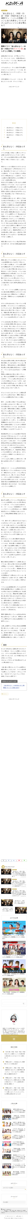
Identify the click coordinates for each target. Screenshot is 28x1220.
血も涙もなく (4, 10)
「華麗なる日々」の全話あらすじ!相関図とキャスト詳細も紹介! (15, 1063)
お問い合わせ (18, 1216)
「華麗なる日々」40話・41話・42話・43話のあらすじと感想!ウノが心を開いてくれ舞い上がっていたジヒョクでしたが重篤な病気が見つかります (15, 1091)
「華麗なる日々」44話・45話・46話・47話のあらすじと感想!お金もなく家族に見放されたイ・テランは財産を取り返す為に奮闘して (15, 1081)
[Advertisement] (14, 102)
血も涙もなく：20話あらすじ (15, 127)
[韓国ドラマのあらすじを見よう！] (14, 5)
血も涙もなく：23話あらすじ (15, 135)
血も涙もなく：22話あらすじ (15, 132)
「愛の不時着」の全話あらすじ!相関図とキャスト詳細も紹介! (13, 993)
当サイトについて (10, 1216)
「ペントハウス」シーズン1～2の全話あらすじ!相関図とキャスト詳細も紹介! (13, 956)
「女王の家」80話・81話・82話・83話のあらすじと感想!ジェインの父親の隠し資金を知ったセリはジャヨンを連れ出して (15, 1054)
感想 (8, 137)
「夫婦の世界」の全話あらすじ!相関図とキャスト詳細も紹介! (13, 974)
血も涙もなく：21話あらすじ (15, 130)
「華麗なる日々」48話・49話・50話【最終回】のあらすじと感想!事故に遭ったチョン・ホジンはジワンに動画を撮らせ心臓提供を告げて (15, 1071)
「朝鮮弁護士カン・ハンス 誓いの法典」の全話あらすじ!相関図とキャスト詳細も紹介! (13, 937)
